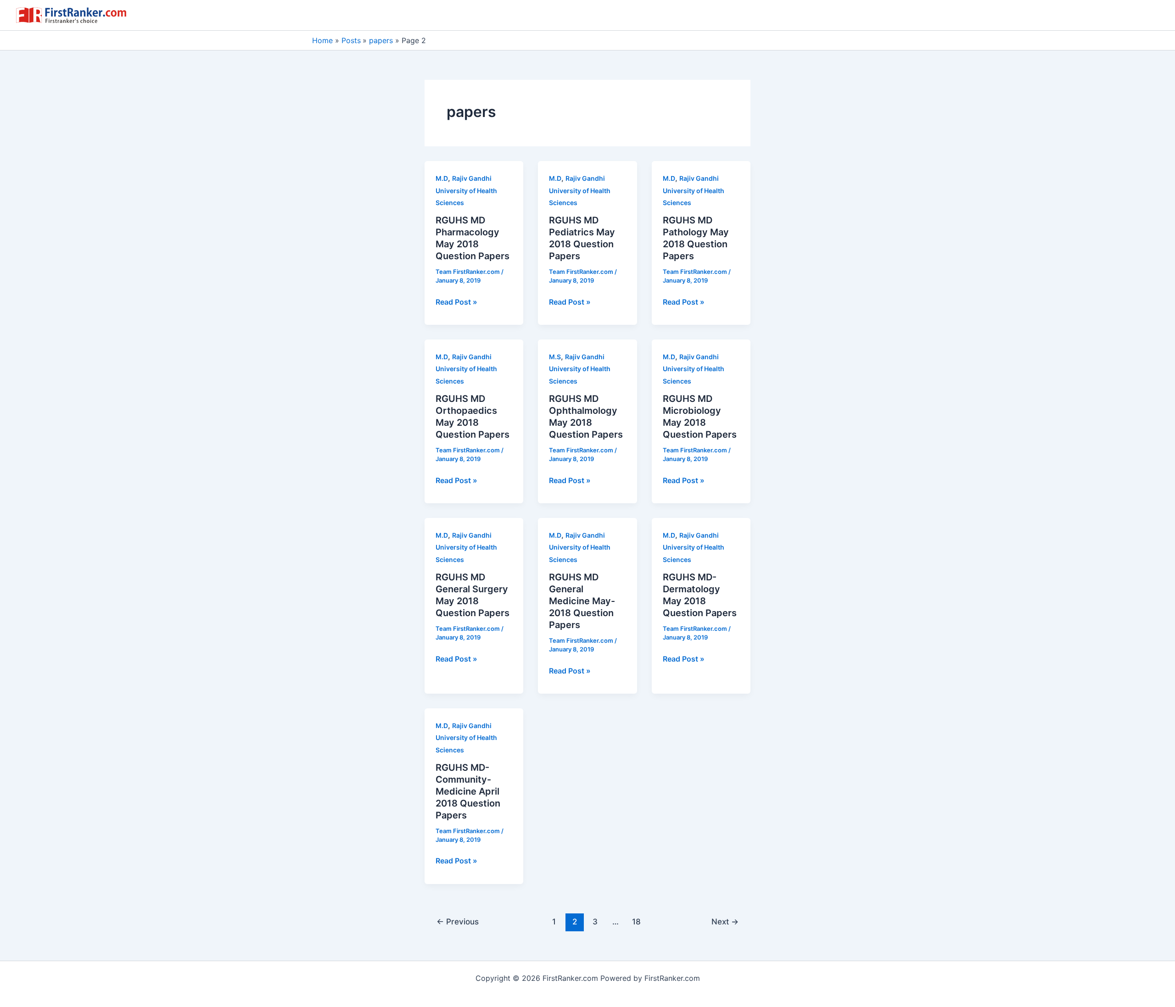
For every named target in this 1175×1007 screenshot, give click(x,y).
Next (725, 921)
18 (636, 921)
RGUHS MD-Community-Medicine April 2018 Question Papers (468, 791)
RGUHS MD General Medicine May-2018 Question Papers (582, 601)
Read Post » (456, 302)
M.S (555, 357)
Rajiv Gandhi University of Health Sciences (466, 190)
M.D (442, 178)
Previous (457, 921)
